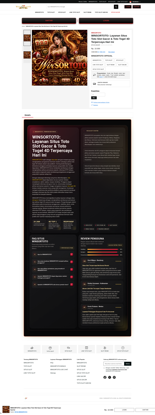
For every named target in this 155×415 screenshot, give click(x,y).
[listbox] (110, 64)
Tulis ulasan (111, 52)
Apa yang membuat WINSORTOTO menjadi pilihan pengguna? (53, 262)
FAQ (51, 363)
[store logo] (23, 7)
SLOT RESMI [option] (110, 64)
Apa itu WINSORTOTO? (45, 254)
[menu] (77, 12)
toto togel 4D (72, 186)
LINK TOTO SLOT (122, 1)
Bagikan (95, 105)
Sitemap (53, 373)
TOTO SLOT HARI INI (84, 383)
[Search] (116, 7)
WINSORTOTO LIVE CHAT (59, 369)
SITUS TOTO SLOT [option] (98, 69)
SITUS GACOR (82, 379)
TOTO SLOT (102, 1)
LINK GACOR (81, 376)
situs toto (54, 159)
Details (28, 115)
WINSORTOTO (93, 1)
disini (100, 77)
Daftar (136, 6)
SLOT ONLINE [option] (122, 64)
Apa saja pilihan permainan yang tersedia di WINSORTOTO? (51, 269)
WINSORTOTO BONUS (58, 366)
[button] (27, 38)
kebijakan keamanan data (119, 369)
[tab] (27, 115)
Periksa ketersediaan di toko (101, 102)
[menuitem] (39, 12)
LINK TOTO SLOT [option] (98, 64)
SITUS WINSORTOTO (21, 412)
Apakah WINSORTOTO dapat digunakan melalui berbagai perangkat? (52, 277)
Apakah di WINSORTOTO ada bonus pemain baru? (53, 284)
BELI (94, 98)
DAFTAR (49, 21)
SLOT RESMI (105, 351)
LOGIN (106, 21)
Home (23, 26)
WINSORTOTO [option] (97, 60)
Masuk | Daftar (83, 1)
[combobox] (82, 7)
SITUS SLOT (112, 1)
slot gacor (35, 200)
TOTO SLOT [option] (108, 60)
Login (128, 6)
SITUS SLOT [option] (120, 60)
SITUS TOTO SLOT (123, 351)
